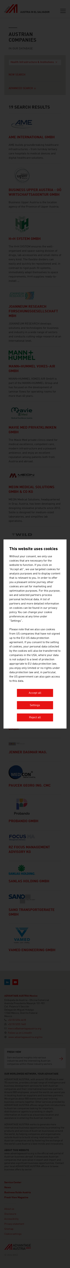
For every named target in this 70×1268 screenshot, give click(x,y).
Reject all (35, 717)
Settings (35, 705)
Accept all (35, 693)
